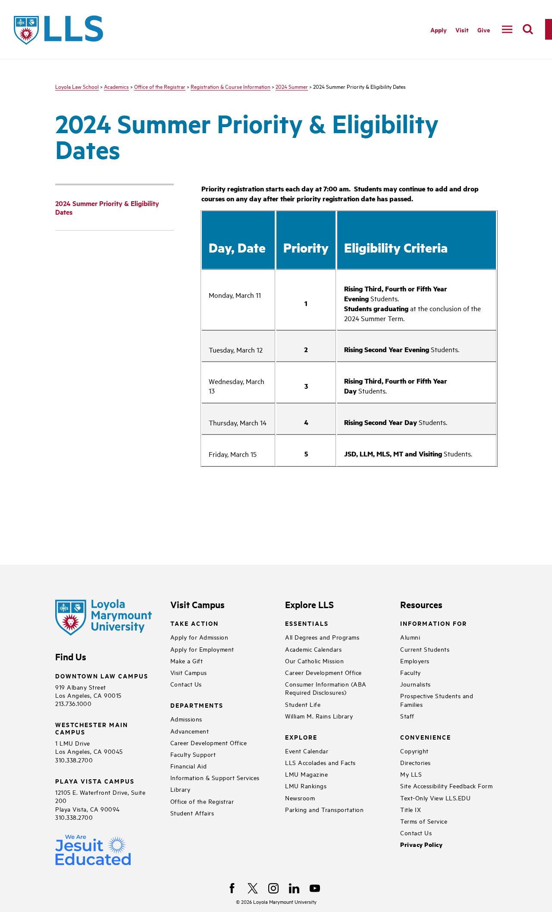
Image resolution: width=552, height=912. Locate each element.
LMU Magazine (306, 774)
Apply (438, 29)
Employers (415, 660)
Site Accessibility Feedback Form (446, 785)
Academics (116, 86)
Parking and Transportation (324, 809)
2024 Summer (292, 86)
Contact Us (186, 684)
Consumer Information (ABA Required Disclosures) (326, 688)
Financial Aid (188, 766)
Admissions (186, 719)
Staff (407, 716)
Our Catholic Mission (314, 660)
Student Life (302, 704)
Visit (462, 29)
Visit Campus (188, 672)
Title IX (410, 809)
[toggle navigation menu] (507, 29)
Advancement (189, 731)
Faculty (410, 672)
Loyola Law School (77, 86)
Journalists (415, 684)
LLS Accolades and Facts (320, 762)
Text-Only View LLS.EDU (435, 797)
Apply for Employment (202, 649)
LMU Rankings (305, 785)
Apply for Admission (199, 637)
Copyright (414, 750)
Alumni (410, 637)
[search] (528, 29)
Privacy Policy (421, 844)
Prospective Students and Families (436, 699)
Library (180, 789)
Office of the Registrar (159, 86)
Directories (415, 762)
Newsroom (300, 797)
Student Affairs (192, 813)
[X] (252, 888)
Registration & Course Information (230, 86)
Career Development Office (208, 742)
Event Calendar (306, 750)
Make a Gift (186, 660)
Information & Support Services (215, 777)
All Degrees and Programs (322, 637)
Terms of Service (423, 821)
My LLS (411, 774)
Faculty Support (193, 754)
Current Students (424, 649)
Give (483, 29)
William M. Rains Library (319, 716)
